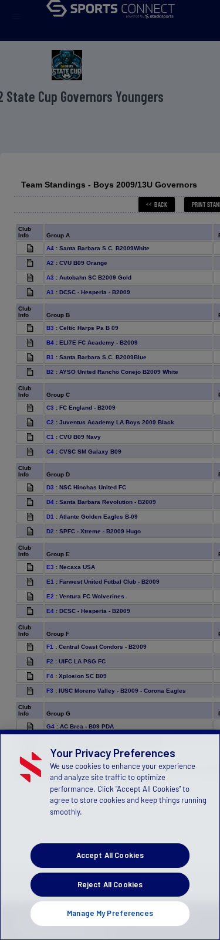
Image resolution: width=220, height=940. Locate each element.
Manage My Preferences (110, 913)
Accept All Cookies (110, 855)
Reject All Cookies (110, 884)
